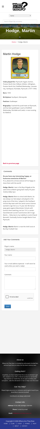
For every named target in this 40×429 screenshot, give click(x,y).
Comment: (7, 275)
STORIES (27, 423)
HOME (6, 423)
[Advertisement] (20, 138)
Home (14, 42)
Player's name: (9, 246)
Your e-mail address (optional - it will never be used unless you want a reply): (19, 265)
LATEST (20, 423)
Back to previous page (11, 163)
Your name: (8, 255)
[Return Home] (19, 6)
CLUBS (12, 423)
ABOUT (17, 426)
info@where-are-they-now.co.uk (22, 413)
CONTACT (24, 426)
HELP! (34, 423)
